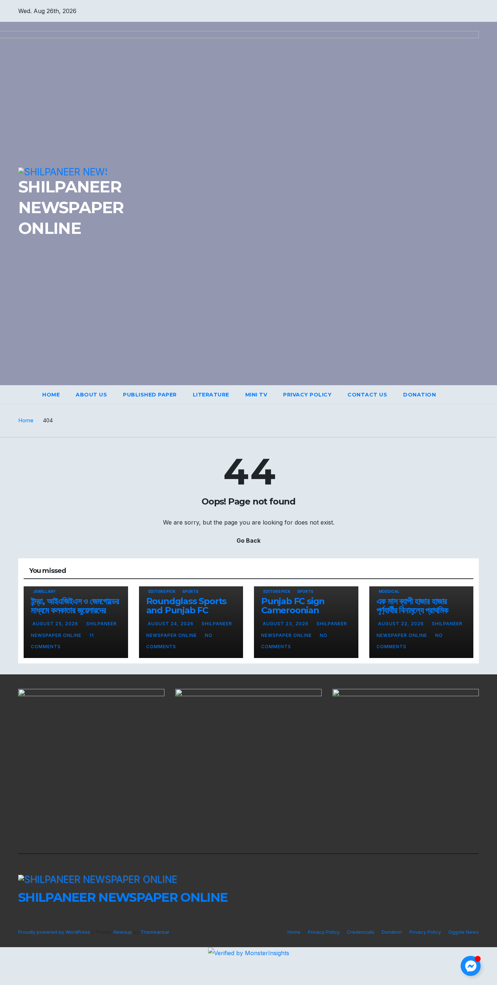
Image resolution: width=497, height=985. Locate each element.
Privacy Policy (307, 394)
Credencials (360, 932)
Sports (190, 591)
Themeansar (154, 932)
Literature (211, 394)
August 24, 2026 (171, 623)
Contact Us (367, 394)
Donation (419, 394)
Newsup (123, 932)
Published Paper (150, 394)
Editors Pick (161, 591)
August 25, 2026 (56, 623)
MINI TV (256, 394)
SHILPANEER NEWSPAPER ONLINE (122, 897)
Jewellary (44, 591)
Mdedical (389, 591)
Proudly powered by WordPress (55, 932)
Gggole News (463, 932)
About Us (91, 394)
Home (51, 394)
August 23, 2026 (286, 623)
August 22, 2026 (401, 623)
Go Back (248, 540)
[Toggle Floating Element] (471, 966)
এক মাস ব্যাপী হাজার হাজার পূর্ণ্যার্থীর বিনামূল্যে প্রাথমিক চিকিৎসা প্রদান (412, 610)
